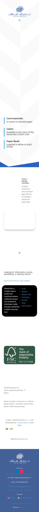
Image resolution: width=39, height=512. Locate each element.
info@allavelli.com (10, 395)
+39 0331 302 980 (15, 393)
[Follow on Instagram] (21, 416)
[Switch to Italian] (11, 428)
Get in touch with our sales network (17, 281)
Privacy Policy (22, 423)
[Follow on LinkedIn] (17, 416)
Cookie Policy (25, 486)
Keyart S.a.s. (23, 439)
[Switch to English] (7, 428)
